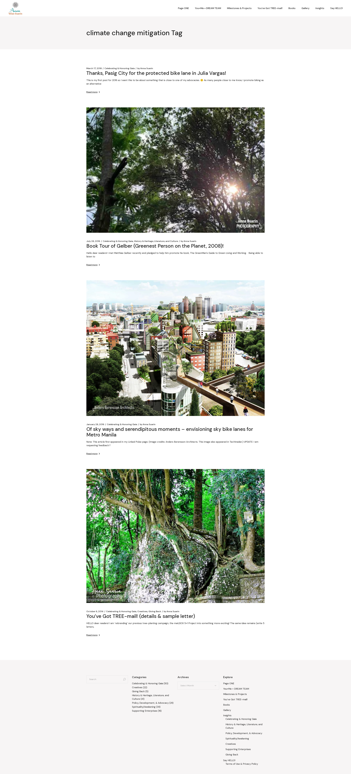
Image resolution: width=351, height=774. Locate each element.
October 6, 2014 (94, 611)
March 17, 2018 (94, 68)
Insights (227, 715)
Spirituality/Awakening (143, 706)
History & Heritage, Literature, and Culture (156, 241)
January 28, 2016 (95, 424)
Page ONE (228, 683)
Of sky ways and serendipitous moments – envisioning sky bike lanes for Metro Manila (169, 432)
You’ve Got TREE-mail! (235, 699)
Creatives (142, 611)
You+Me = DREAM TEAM (236, 688)
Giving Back (154, 611)
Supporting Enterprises (144, 710)
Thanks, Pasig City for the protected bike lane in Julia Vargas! (156, 73)
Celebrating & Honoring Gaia (119, 68)
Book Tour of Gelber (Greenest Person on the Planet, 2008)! (155, 246)
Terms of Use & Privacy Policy (242, 763)
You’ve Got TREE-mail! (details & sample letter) (140, 616)
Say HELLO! (229, 760)
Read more (91, 92)
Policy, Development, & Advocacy (150, 702)
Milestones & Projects (235, 694)
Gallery (227, 710)
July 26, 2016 (93, 241)
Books (226, 704)
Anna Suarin (145, 68)
